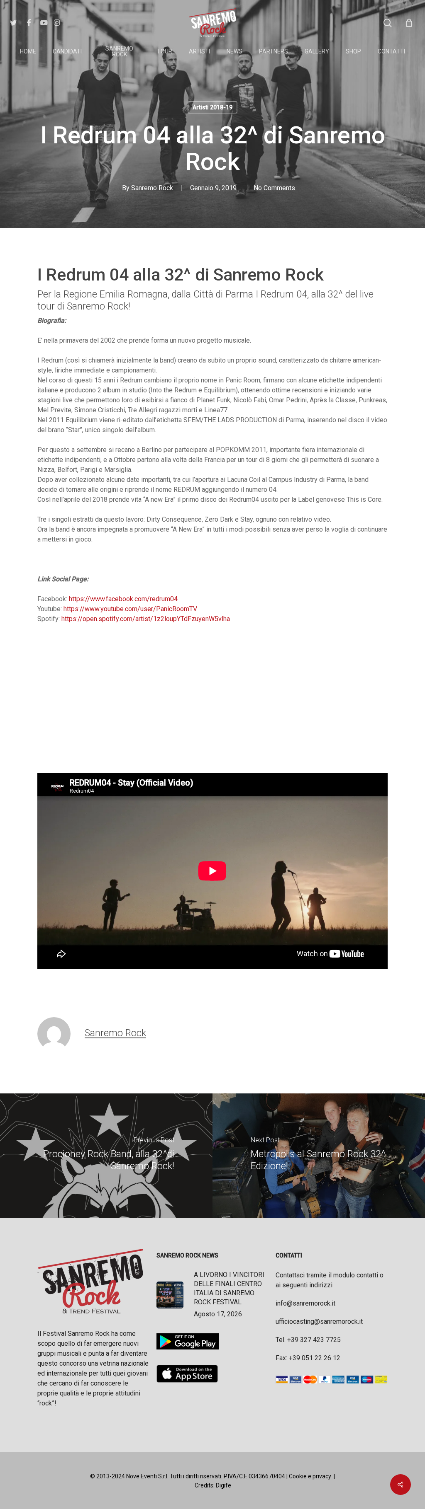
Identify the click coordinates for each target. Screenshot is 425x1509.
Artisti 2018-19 (212, 107)
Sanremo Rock (152, 188)
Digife (223, 1485)
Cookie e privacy (310, 1476)
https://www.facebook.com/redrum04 (123, 599)
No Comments (274, 188)
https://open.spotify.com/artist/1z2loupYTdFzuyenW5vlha (145, 619)
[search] (388, 23)
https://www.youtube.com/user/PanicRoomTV (130, 609)
